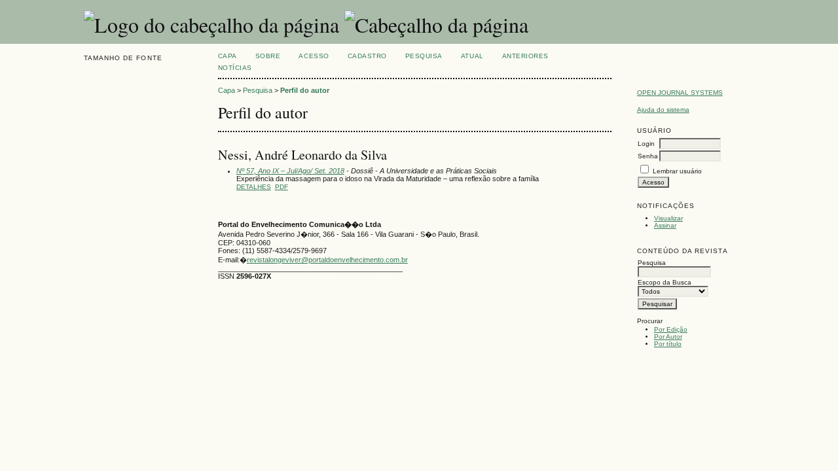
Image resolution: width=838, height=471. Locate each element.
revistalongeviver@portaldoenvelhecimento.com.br (327, 260)
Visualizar (668, 218)
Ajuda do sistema (663, 109)
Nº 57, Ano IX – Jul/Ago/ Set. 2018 (290, 171)
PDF (281, 186)
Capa (227, 56)
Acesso (314, 56)
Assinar (665, 225)
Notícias (235, 67)
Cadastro (367, 56)
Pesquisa (424, 56)
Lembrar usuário (677, 171)
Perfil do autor (304, 90)
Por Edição (670, 329)
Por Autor (668, 336)
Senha (648, 156)
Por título (668, 343)
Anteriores (525, 56)
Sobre (268, 56)
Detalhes (253, 186)
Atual (472, 56)
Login (646, 143)
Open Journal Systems (680, 92)
